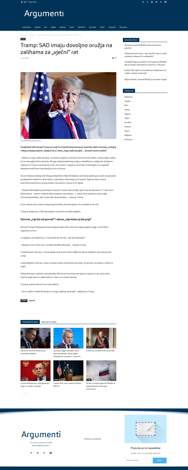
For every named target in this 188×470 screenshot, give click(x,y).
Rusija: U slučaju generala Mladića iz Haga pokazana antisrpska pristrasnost (100, 386)
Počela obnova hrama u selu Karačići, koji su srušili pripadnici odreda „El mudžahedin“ (146, 55)
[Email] (55, 64)
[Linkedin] (48, 64)
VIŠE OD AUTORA (48, 322)
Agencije (32, 300)
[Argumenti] (40, 435)
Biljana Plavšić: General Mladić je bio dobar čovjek (146, 80)
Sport (102, 27)
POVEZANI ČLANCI (30, 322)
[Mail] (156, 2)
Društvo (81, 27)
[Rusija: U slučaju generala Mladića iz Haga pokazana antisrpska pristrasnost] (101, 370)
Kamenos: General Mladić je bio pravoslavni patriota (143, 46)
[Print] (61, 64)
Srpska (37, 27)
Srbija (53, 27)
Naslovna (26, 27)
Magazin (112, 27)
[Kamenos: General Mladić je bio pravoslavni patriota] (36, 338)
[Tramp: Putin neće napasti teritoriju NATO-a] (68, 370)
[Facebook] (147, 2)
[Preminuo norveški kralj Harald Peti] (101, 338)
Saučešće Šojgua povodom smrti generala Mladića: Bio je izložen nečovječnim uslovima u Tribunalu (67, 353)
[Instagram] (152, 2)
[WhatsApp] (36, 64)
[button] (143, 2)
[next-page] (26, 394)
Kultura (92, 27)
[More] (68, 64)
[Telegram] (42, 64)
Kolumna (123, 27)
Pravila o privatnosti (92, 439)
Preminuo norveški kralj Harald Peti (100, 351)
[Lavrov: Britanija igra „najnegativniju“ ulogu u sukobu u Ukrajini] (36, 370)
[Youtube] (165, 2)
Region (63, 27)
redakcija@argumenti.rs (41, 446)
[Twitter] (161, 2)
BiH (45, 27)
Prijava (159, 460)
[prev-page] (22, 394)
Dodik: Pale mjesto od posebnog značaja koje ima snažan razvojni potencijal (145, 71)
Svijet (71, 27)
